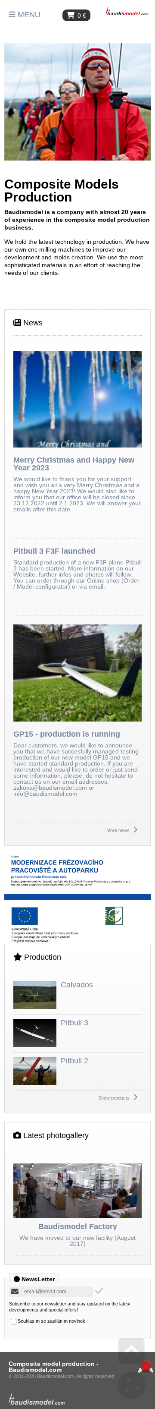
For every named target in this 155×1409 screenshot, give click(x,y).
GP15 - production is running (66, 734)
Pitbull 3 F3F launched (54, 551)
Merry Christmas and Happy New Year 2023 (73, 464)
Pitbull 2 (74, 1060)
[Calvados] (34, 1006)
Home (127, 10)
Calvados (77, 984)
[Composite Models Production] (77, 102)
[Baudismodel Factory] (77, 1191)
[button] (24, 15)
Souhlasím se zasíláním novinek (51, 1321)
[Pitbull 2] (34, 1082)
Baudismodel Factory (77, 1226)
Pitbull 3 (74, 1022)
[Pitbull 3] (34, 1044)
